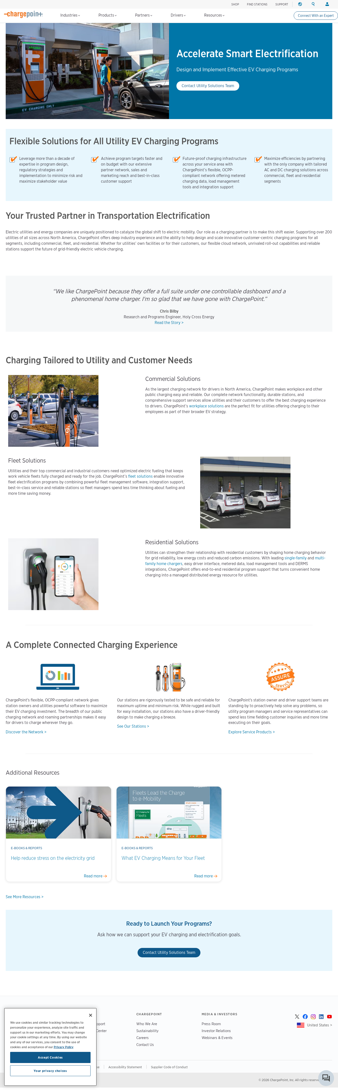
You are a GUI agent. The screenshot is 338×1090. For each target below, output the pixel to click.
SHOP (235, 4)
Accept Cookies (50, 1057)
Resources (213, 15)
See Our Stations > (133, 726)
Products (106, 15)
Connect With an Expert (316, 16)
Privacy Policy (63, 1047)
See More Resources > (25, 896)
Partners (143, 15)
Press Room (211, 1023)
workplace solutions (206, 406)
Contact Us (145, 1044)
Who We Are (146, 1023)
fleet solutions (140, 476)
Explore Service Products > (251, 732)
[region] (50, 1047)
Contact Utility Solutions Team (208, 85)
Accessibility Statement (125, 1067)
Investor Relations (216, 1030)
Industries (69, 15)
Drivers (177, 15)
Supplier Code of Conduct (169, 1067)
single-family (296, 558)
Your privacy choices (50, 1071)
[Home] (23, 14)
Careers (142, 1037)
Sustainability (147, 1030)
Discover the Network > (26, 732)
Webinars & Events (217, 1037)
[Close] (90, 1015)
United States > (319, 1025)
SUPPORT (281, 4)
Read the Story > (169, 322)
